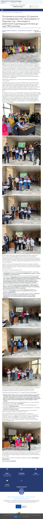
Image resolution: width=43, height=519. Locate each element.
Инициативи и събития (18, 12)
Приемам (15, 516)
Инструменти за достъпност (3, 3)
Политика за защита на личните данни (21, 498)
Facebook (21, 488)
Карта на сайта (14, 2)
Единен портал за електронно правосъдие (12, 1)
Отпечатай (39, 31)
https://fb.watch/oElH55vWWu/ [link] (9, 461)
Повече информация (26, 516)
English (20, 2)
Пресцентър (12, 12)
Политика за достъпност (30, 496)
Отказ (20, 516)
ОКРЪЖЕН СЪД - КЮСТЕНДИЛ (6, 12)
